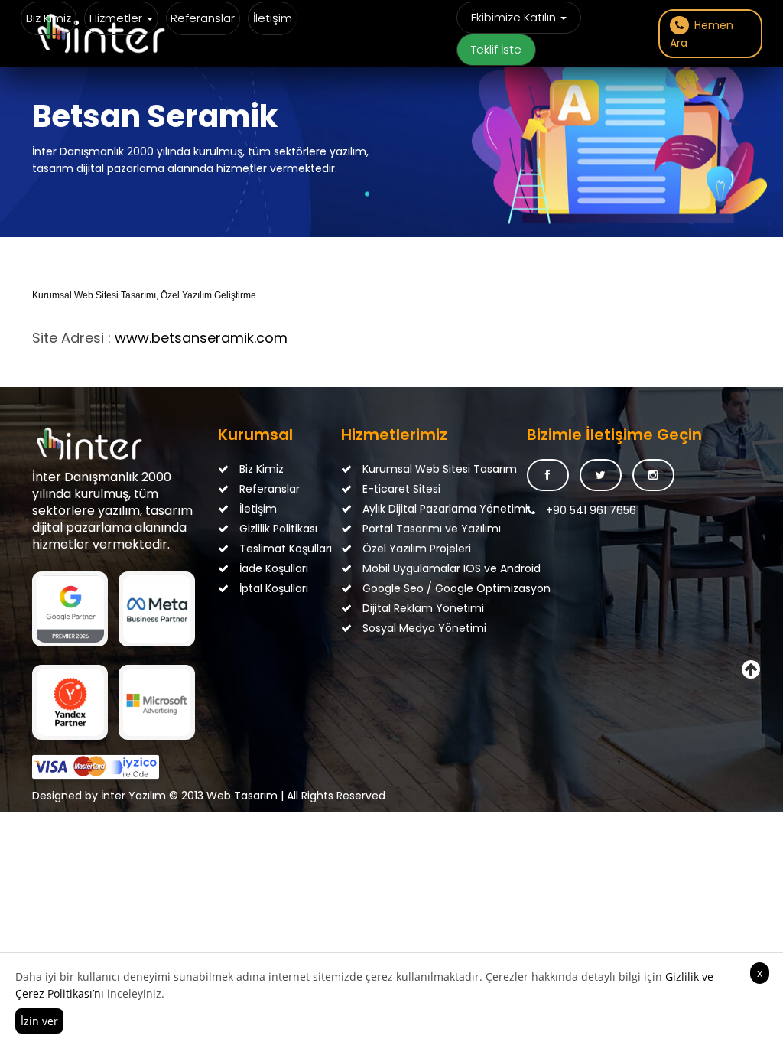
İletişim (272, 18)
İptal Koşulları (272, 588)
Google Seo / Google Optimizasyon (400, 588)
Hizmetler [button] (117, 18)
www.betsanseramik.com (201, 337)
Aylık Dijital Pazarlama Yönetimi (400, 508)
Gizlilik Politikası (276, 528)
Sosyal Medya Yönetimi (400, 628)
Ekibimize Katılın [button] (515, 17)
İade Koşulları (272, 568)
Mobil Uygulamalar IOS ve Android (400, 568)
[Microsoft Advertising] (156, 702)
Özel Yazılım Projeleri (400, 548)
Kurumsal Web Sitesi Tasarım (400, 469)
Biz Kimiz (48, 18)
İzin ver (39, 1021)
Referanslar (203, 18)
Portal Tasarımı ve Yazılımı (400, 528)
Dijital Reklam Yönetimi (400, 608)
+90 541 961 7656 (589, 510)
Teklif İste (496, 49)
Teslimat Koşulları (277, 548)
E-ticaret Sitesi (399, 488)
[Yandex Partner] (70, 702)
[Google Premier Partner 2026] (70, 608)
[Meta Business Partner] (156, 608)
